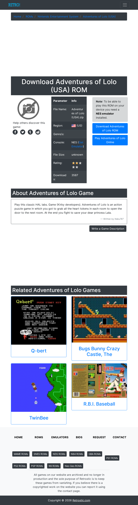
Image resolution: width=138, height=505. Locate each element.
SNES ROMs (40, 454)
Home (18, 437)
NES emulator (105, 113)
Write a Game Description (108, 228)
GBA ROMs (95, 454)
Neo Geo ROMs (73, 465)
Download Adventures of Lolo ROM (110, 128)
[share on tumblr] (30, 131)
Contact (119, 437)
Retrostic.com (81, 500)
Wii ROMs (54, 465)
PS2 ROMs (19, 465)
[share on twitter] (22, 131)
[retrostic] (14, 4)
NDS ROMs (59, 454)
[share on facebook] (15, 131)
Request (99, 437)
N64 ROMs (77, 454)
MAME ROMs (21, 454)
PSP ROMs (37, 465)
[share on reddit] (37, 131)
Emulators (59, 437)
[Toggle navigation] (125, 5)
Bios (79, 437)
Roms (39, 437)
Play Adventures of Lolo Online (110, 140)
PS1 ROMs (112, 458)
